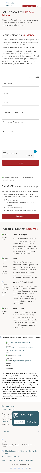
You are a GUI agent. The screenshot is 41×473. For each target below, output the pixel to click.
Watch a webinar (16, 356)
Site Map (20, 460)
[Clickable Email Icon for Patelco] (30, 469)
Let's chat (19, 422)
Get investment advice (19, 343)
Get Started (27, 216)
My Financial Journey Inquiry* (14, 122)
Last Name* (7, 93)
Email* (5, 103)
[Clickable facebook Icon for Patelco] (19, 469)
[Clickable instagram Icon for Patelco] (22, 469)
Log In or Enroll (29, 7)
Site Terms (12, 460)
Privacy (4, 460)
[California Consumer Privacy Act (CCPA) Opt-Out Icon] (20, 451)
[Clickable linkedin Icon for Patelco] (11, 469)
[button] (3, 7)
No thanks (31, 422)
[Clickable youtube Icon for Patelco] (15, 469)
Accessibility (29, 460)
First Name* (7, 84)
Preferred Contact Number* (13, 112)
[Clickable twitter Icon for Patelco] (26, 469)
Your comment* (9, 131)
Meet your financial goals (19, 361)
